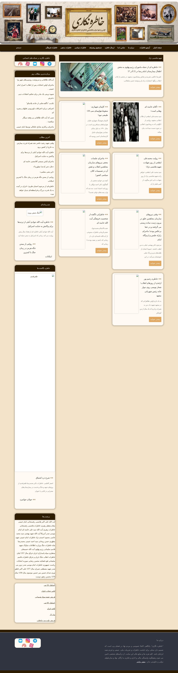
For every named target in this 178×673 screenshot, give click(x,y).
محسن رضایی (34, 561)
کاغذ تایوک (51, 609)
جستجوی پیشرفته (95, 48)
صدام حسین (46, 573)
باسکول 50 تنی (49, 585)
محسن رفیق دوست (43, 577)
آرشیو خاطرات (145, 48)
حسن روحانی (44, 541)
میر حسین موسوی (34, 573)
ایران (35, 553)
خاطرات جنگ (46, 545)
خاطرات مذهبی (65, 48)
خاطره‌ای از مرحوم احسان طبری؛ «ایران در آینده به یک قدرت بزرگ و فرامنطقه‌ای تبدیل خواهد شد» (35, 190)
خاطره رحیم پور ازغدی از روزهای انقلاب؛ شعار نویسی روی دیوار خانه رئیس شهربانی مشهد (150, 287)
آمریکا (43, 534)
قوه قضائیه (44, 561)
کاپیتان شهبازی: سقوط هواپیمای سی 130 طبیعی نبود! (97, 111)
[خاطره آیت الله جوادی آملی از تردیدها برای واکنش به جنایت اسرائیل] (35, 212)
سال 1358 (22, 573)
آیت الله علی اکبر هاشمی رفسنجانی (41, 522)
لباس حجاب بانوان (48, 591)
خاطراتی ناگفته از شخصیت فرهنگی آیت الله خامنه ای (98, 218)
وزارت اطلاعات (35, 545)
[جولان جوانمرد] (45, 498)
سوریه (25, 561)
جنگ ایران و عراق (36, 557)
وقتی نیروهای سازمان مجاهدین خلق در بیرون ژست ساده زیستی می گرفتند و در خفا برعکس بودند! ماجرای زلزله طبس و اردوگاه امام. (150, 227)
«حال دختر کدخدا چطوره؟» (43, 167)
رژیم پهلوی (39, 549)
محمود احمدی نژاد (43, 538)
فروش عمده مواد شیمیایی (45, 597)
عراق (31, 553)
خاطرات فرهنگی (51, 48)
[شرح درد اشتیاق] (35, 275)
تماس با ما (121, 48)
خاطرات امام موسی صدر (32, 565)
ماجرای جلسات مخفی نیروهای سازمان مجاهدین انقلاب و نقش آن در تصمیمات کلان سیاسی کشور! (98, 166)
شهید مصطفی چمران (43, 569)
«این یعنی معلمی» (47, 172)
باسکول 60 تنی (49, 603)
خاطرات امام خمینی (27, 538)
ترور (20, 565)
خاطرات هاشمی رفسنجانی (30, 526)
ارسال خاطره (109, 48)
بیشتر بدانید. (141, 662)
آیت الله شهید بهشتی (32, 534)
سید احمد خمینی (32, 541)
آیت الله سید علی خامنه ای (32, 530)
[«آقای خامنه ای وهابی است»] (126, 104)
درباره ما (131, 48)
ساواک (26, 545)
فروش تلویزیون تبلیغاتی (46, 621)
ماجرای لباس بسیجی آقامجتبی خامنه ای (38, 161)
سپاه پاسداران (43, 553)
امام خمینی (22, 522)
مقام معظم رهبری (48, 526)
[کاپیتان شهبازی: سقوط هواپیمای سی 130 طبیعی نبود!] (72, 104)
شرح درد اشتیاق (43, 478)
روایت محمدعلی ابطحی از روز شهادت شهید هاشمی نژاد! (152, 162)
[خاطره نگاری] (89, 2)
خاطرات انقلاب (49, 557)
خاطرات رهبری (49, 530)
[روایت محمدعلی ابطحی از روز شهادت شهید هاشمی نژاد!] (126, 156)
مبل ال (52, 615)
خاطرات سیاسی (80, 48)
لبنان (18, 553)
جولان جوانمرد (26, 499)
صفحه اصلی (157, 48)
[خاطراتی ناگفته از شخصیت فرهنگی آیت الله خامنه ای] (72, 212)
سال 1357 (24, 553)
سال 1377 (30, 569)
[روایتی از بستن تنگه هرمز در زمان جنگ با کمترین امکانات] (45, 242)
